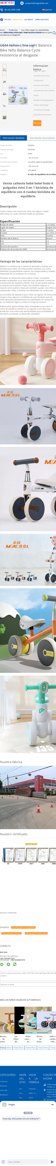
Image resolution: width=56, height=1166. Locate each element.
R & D (31, 1097)
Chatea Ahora (29, 45)
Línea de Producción (37, 1089)
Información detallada (13, 138)
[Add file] (3, 1162)
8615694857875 (18, 960)
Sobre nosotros (42, 19)
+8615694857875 (7, 958)
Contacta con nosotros (10, 45)
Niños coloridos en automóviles (29, 1040)
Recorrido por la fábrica (11, 32)
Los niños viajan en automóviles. (23, 927)
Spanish (48, 9)
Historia (22, 1093)
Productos (17, 19)
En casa (7, 19)
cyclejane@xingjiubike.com (36, 3)
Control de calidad (32, 32)
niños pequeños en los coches (36, 933)
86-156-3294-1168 (12, 10)
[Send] (52, 1162)
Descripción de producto (42, 138)
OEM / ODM (33, 1093)
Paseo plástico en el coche (11, 933)
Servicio (22, 1097)
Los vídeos (28, 19)
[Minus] (52, 1104)
